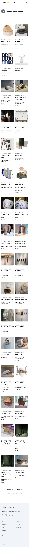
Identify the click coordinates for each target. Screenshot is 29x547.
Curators (4, 530)
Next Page (19, 489)
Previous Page (10, 489)
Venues (3, 533)
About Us (18, 524)
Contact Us (18, 527)
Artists (3, 527)
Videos (3, 535)
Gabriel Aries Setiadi (6, 39)
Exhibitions (4, 524)
